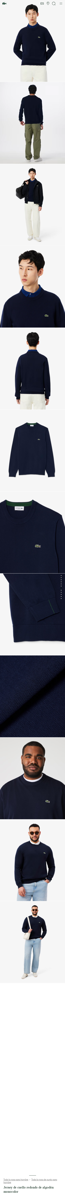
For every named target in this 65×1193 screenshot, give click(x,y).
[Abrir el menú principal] (61, 3)
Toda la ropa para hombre (15, 1180)
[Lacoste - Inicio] (4, 3)
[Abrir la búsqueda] (54, 3)
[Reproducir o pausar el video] (5, 159)
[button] (48, 3)
